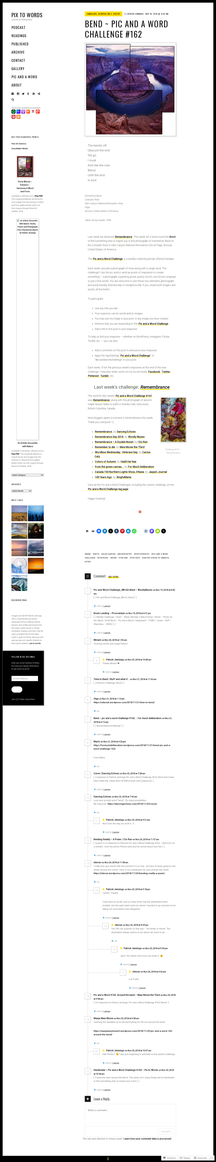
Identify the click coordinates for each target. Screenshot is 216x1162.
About (16, 85)
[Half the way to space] (36, 566)
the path (135, 558)
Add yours (113, 576)
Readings (19, 35)
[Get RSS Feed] (18, 118)
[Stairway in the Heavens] (19, 566)
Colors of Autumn (105, 461)
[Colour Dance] (19, 548)
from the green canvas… (109, 466)
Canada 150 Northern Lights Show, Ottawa (119, 471)
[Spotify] (13, 113)
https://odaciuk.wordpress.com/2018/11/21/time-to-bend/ (124, 702)
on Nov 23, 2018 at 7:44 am (125, 797)
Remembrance (123, 236)
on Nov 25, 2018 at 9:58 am (127, 1018)
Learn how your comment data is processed (147, 1138)
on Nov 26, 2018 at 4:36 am (153, 972)
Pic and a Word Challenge (108, 258)
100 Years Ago (103, 477)
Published (20, 43)
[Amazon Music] (18, 113)
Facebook (154, 371)
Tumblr (30, 93)
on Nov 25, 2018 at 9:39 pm (136, 925)
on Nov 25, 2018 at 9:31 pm (138, 820)
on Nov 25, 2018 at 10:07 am (138, 1050)
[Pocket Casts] (38, 113)
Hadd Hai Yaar (129, 461)
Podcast (18, 27)
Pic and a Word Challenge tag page (108, 489)
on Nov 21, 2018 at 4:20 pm (113, 741)
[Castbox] (28, 113)
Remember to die (105, 447)
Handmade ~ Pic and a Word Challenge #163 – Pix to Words (126, 1070)
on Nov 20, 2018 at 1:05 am (115, 640)
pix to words (35, 643)
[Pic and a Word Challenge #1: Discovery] (19, 513)
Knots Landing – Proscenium (109, 613)
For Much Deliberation (141, 466)
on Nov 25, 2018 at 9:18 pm (138, 889)
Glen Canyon (109, 554)
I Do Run (143, 441)
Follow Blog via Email (23, 656)
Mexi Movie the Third (132, 447)
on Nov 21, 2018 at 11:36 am (143, 679)
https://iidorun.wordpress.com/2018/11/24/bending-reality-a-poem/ (129, 873)
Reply (103, 594)
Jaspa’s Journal (158, 471)
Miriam (97, 640)
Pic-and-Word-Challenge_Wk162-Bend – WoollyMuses (123, 589)
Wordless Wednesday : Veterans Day (116, 452)
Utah (88, 562)
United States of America (156, 558)
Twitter (166, 371)
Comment (165, 1131)
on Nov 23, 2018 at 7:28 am (133, 773)
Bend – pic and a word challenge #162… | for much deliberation (127, 718)
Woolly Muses (136, 436)
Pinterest (93, 375)
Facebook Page (19, 600)
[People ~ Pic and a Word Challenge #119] (36, 531)
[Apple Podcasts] (23, 113)
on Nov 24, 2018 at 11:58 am (115, 862)
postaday (103, 558)
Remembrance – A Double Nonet (114, 441)
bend (88, 554)
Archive (18, 52)
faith (96, 554)
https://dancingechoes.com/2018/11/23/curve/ (132, 804)
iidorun (97, 862)
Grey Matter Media (19, 148)
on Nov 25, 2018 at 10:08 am (138, 660)
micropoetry (125, 554)
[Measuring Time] (36, 513)
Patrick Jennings (135, 13)
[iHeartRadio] (33, 113)
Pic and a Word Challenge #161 (134, 395)
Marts (97, 741)
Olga (96, 698)
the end (124, 558)
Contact (18, 60)
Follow (16, 689)
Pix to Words (26, 15)
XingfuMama (124, 477)
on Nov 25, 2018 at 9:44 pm (155, 948)
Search (13, 99)
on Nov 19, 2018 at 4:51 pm (138, 613)
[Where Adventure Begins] (19, 531)
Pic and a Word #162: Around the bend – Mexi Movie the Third (127, 995)
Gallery (17, 68)
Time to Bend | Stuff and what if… (111, 679)
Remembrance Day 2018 (109, 436)
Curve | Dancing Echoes (106, 773)
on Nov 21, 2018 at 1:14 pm (112, 699)
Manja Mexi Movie (103, 1018)
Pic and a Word (24, 76)
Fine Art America (18, 144)
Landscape (92, 13)
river (114, 558)
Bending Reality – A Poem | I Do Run (113, 839)
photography (142, 554)
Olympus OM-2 (105, 13)
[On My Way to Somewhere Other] (19, 583)
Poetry (116, 13)
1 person (106, 606)
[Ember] (36, 548)
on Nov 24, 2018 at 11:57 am (146, 839)
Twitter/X (23, 94)
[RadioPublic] (13, 118)
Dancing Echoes (126, 431)
